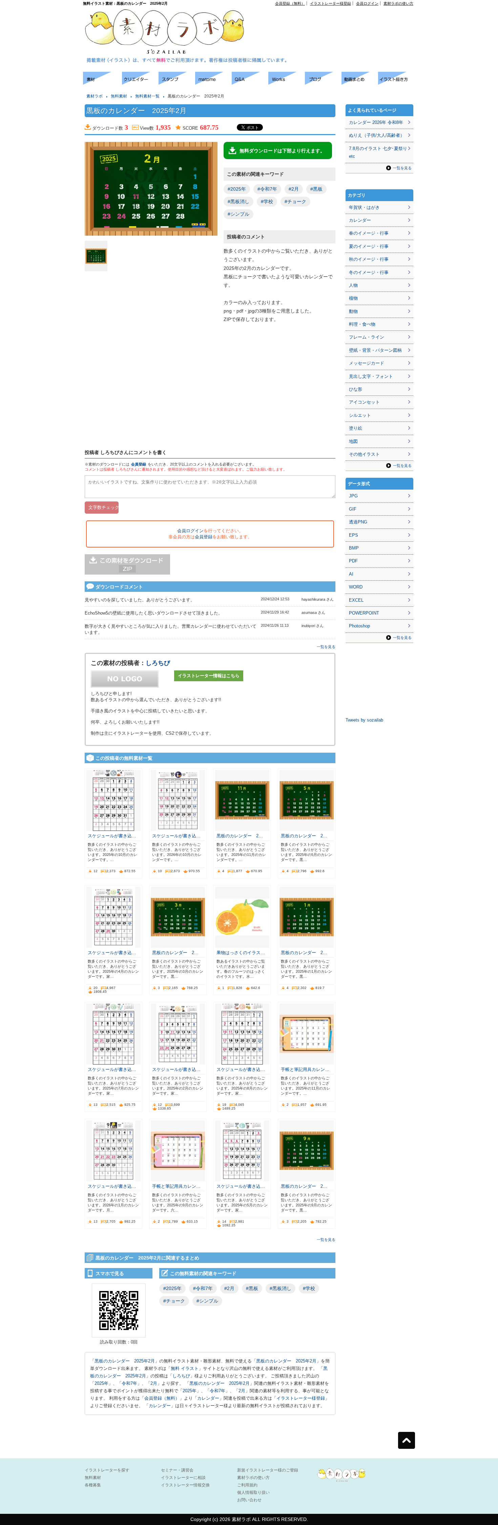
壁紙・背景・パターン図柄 (375, 350)
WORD (355, 586)
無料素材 (119, 96)
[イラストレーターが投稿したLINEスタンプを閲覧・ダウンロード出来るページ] (177, 82)
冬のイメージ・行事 (369, 272)
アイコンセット (364, 402)
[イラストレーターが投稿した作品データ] (286, 82)
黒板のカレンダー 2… (239, 835)
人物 (353, 285)
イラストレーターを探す (107, 1470)
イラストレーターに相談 (183, 1477)
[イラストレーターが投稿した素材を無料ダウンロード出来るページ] (102, 82)
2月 (153, 1383)
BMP (354, 548)
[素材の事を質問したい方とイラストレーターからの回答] (250, 82)
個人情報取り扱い (253, 1492)
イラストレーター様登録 (330, 3)
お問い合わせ (249, 1500)
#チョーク (295, 201)
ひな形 (355, 389)
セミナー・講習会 (177, 1470)
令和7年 (129, 1383)
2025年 (101, 1383)
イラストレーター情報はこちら (209, 675)
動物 (353, 311)
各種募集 (93, 1485)
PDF (353, 560)
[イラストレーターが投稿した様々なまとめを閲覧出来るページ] (213, 82)
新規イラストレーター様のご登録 (267, 1470)
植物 (353, 298)
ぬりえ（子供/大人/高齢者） (376, 135)
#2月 (294, 189)
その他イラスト (364, 454)
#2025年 (237, 189)
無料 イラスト (185, 1368)
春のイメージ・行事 (369, 233)
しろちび (158, 663)
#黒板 (316, 189)
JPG (353, 495)
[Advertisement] (335, 20)
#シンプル (238, 214)
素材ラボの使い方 (398, 3)
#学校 (267, 201)
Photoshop (359, 625)
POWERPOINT (364, 613)
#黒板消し (238, 201)
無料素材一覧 (147, 96)
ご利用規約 (247, 1485)
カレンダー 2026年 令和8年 (376, 122)
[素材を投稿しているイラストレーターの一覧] (140, 82)
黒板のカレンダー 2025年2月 (125, 1360)
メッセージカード (366, 363)
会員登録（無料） (290, 3)
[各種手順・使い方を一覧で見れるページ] (396, 82)
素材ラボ (94, 96)
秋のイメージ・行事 (369, 259)
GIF (352, 509)
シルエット (360, 415)
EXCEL (356, 600)
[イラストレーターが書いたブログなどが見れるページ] (323, 82)
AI (351, 574)
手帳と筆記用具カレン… (305, 1069)
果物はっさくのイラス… (240, 952)
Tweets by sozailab (364, 720)
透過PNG (358, 521)
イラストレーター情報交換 (185, 1485)
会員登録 (138, 464)
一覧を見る (326, 647)
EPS (353, 535)
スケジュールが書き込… (112, 835)
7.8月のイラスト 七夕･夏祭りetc (378, 152)
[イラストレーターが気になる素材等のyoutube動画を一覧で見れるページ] (359, 82)
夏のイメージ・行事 (369, 246)
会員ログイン (367, 3)
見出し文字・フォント (371, 376)
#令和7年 (267, 189)
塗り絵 (355, 428)
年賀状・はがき (364, 207)
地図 (353, 441)
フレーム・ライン (366, 337)
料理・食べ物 (362, 324)
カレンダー (208, 1398)
